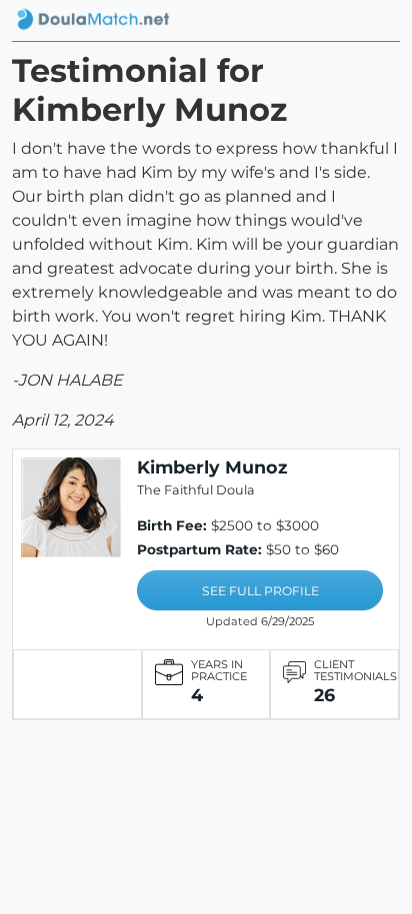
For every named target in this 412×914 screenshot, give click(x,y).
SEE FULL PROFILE (260, 590)
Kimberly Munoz (212, 467)
